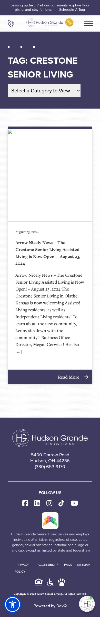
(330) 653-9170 (50, 466)
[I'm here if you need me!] (87, 604)
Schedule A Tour (72, 9)
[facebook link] (25, 503)
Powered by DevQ (50, 606)
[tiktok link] (61, 503)
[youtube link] (74, 503)
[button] (12, 604)
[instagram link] (49, 503)
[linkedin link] (37, 503)
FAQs (68, 564)
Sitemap (83, 564)
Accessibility (48, 564)
